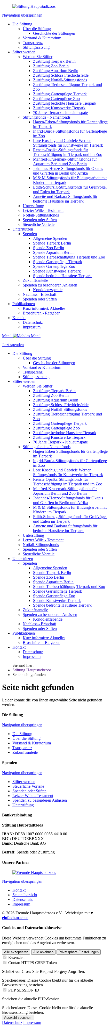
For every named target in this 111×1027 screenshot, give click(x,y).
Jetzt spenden (13, 344)
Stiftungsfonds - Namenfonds (46, 117)
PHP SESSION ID (23, 990)
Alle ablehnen (43, 952)
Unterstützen (22, 229)
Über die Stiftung (37, 28)
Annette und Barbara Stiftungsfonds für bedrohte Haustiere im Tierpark (65, 198)
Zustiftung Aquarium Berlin (55, 70)
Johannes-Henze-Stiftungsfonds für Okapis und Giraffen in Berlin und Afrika (68, 170)
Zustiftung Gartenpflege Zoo (56, 98)
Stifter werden (23, 52)
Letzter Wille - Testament (43, 210)
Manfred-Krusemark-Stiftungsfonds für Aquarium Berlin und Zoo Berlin (65, 161)
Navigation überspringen (22, 15)
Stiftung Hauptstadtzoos (31, 670)
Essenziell (16, 957)
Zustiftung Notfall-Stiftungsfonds (60, 80)
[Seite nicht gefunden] (34, 6)
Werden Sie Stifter (37, 56)
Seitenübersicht (24, 895)
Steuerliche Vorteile (38, 224)
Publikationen (23, 303)
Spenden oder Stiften (40, 220)
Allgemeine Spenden (50, 238)
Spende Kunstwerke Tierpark (57, 271)
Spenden (30, 234)
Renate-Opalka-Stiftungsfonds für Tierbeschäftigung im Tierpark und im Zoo (67, 152)
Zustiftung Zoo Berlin (51, 66)
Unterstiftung (33, 206)
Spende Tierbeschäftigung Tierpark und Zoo (69, 257)
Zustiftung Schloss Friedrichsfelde (61, 75)
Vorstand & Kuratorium (42, 38)
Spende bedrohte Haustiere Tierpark (62, 276)
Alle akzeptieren (16, 952)
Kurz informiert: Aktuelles (44, 308)
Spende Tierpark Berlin (52, 243)
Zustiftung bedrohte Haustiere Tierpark (64, 103)
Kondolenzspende (47, 290)
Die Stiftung (22, 24)
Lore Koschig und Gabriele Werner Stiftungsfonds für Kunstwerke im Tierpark (68, 142)
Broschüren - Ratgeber (41, 313)
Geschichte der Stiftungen (54, 33)
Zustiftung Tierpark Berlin (54, 61)
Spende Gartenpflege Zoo (54, 266)
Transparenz (33, 42)
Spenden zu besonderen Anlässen (50, 285)
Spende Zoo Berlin (48, 248)
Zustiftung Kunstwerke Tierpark (59, 108)
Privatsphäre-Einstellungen (79, 952)
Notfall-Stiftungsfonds (41, 215)
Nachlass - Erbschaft (39, 294)
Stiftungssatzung (36, 47)
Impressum (32, 327)
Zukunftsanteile (35, 280)
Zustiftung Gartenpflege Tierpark (60, 94)
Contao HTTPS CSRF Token (32, 962)
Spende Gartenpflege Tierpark (57, 262)
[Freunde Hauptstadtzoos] (34, 872)
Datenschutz (33, 322)
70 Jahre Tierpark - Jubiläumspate (60, 112)
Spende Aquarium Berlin (53, 252)
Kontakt (19, 317)
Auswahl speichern (18, 1017)
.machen (15, 917)
